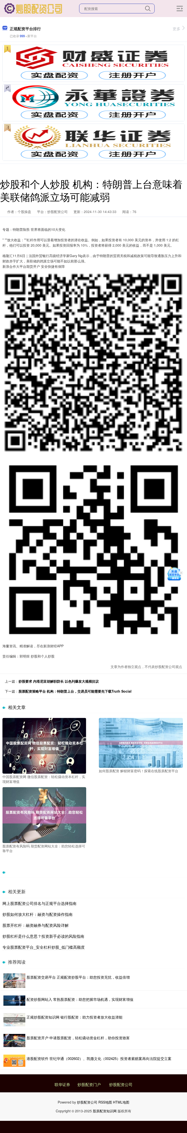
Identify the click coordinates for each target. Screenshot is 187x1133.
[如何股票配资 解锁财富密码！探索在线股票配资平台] (141, 742)
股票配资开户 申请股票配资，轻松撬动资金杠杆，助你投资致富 (78, 1037)
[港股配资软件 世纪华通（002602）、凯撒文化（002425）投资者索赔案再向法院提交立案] (14, 1061)
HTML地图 (121, 1102)
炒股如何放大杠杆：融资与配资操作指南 (37, 914)
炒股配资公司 (120, 1084)
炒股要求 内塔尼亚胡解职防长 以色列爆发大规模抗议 (59, 681)
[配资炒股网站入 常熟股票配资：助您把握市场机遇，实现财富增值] (14, 1000)
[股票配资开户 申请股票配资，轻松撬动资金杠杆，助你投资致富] (14, 1040)
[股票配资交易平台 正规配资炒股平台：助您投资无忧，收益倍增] (14, 980)
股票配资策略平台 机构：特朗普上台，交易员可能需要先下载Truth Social (75, 691)
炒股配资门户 (89, 1084)
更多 (176, 28)
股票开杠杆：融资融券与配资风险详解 (35, 925)
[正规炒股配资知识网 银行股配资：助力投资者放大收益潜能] (14, 1019)
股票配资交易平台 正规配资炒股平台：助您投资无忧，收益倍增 (78, 977)
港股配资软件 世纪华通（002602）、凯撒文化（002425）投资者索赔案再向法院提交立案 (99, 1058)
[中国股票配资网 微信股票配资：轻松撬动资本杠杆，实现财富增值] (44, 745)
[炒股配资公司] (33, 8)
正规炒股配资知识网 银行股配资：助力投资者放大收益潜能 (74, 1017)
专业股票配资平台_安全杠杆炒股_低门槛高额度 (43, 947)
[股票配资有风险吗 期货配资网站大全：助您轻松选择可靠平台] (44, 814)
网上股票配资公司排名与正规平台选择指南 (39, 903)
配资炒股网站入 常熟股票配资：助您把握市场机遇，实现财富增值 (80, 999)
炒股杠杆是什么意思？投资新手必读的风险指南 (43, 936)
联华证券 (62, 1084)
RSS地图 (105, 1102)
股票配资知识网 (105, 1110)
